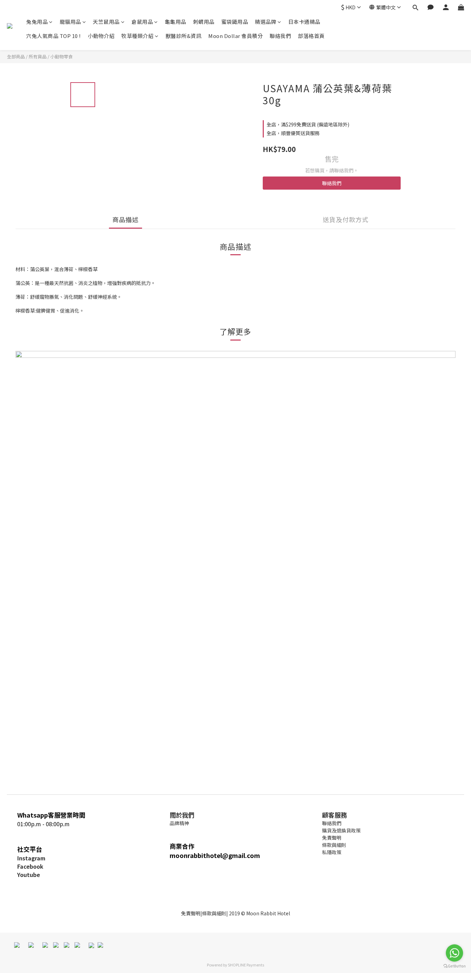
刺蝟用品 (203, 21)
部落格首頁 (311, 35)
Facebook (30, 866)
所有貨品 (38, 56)
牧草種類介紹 (137, 35)
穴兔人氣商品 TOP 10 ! (53, 35)
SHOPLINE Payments (246, 964)
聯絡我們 (280, 35)
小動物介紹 (101, 35)
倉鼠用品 (142, 21)
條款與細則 (214, 913)
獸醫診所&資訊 (184, 35)
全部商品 (16, 56)
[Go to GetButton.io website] (454, 966)
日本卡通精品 (304, 21)
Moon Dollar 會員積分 (235, 35)
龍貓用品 (70, 21)
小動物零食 (61, 56)
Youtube (28, 874)
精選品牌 (265, 21)
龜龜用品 (175, 21)
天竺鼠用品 (106, 21)
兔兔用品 (37, 21)
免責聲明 (190, 913)
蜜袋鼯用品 (234, 21)
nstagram (32, 858)
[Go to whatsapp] (454, 953)
